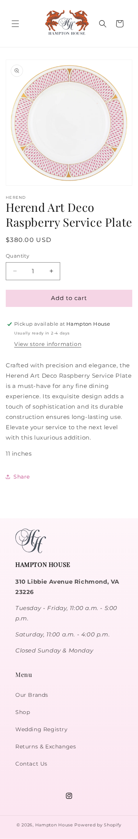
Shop (22, 712)
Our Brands (31, 694)
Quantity (17, 256)
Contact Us (31, 763)
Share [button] (21, 476)
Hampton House (54, 825)
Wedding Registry (41, 729)
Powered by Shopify (98, 825)
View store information (47, 344)
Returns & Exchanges (45, 746)
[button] (15, 23)
